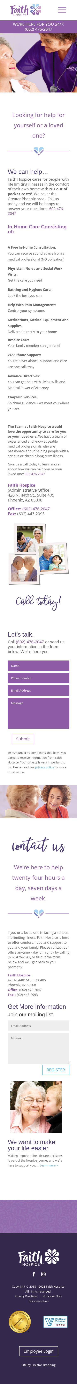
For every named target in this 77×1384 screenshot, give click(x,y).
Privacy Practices (26, 1296)
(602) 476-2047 (36, 509)
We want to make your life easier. (31, 1145)
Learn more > (49, 1165)
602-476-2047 (35, 474)
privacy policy (44, 767)
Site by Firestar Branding (39, 1365)
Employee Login (39, 1351)
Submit (23, 739)
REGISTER (56, 1070)
